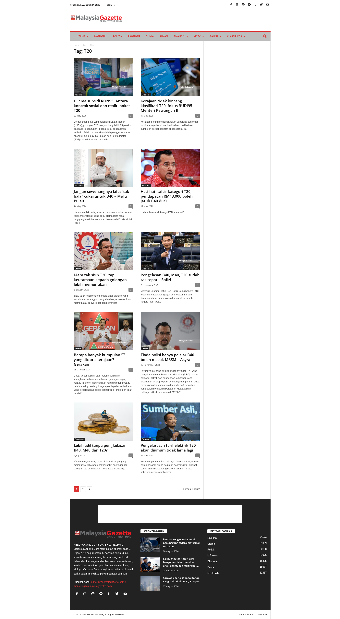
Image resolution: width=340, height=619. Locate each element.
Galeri (214, 36)
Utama (81, 36)
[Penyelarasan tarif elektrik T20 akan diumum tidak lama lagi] (170, 421)
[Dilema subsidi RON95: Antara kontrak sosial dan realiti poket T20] (103, 77)
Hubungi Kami (246, 614)
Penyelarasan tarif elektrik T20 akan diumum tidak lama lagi (168, 448)
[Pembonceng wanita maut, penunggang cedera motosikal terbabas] (150, 545)
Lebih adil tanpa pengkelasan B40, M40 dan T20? (100, 448)
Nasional (100, 36)
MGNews (212, 555)
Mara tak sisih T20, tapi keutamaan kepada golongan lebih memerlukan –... (100, 279)
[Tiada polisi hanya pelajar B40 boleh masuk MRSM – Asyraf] (170, 331)
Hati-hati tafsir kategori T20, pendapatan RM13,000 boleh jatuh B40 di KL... (167, 196)
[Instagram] (237, 5)
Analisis (179, 36)
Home (76, 45)
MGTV (197, 36)
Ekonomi (134, 36)
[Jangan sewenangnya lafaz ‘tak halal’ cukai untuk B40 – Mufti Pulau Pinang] (103, 168)
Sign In (111, 4)
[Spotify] (243, 5)
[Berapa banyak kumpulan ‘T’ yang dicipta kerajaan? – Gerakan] (103, 331)
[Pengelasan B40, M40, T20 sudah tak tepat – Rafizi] (170, 251)
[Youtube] (267, 5)
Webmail (262, 614)
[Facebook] (231, 5)
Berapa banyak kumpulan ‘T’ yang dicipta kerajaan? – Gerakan (99, 359)
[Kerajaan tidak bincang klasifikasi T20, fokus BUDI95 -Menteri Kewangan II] (170, 77)
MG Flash (213, 573)
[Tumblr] (255, 5)
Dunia (150, 36)
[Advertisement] (170, 514)
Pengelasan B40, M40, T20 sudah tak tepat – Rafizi (170, 277)
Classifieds (234, 36)
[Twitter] (261, 5)
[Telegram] (249, 5)
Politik (117, 36)
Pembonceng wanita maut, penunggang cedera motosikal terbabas (181, 543)
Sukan (164, 36)
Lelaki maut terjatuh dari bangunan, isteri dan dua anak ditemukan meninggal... (181, 562)
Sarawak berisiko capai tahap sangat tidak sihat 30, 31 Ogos (181, 579)
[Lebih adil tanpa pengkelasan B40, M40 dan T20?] (103, 421)
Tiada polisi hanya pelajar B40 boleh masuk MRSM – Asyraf (167, 357)
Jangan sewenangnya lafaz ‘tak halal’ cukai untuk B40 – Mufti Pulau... (101, 196)
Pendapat (79, 439)
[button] (264, 36)
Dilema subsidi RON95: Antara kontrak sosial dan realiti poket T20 (102, 105)
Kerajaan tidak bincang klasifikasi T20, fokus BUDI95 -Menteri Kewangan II (167, 105)
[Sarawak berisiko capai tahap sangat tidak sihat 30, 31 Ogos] (150, 583)
